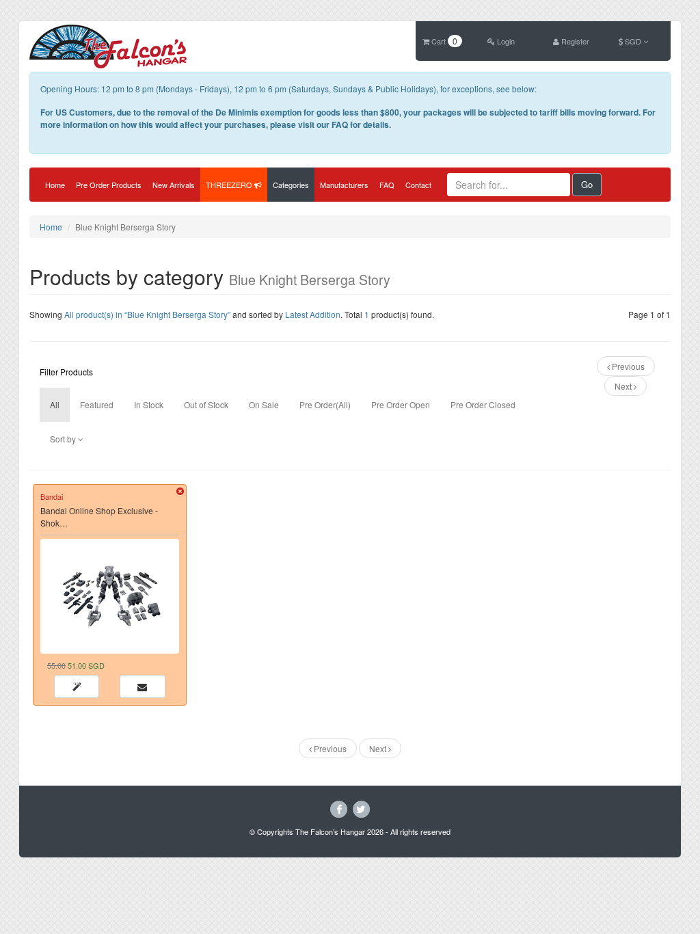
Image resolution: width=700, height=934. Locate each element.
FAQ (386, 184)
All (54, 404)
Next (624, 386)
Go (587, 184)
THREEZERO (230, 184)
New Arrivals (173, 184)
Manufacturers (344, 184)
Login (505, 41)
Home (55, 184)
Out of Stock (206, 404)
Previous (627, 366)
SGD (633, 41)
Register (574, 41)
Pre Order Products (109, 184)
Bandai (51, 496)
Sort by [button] (64, 438)
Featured (96, 404)
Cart (443, 41)
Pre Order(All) (325, 404)
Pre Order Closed (482, 404)
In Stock (148, 404)
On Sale (264, 404)
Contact (418, 184)
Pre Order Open (400, 404)
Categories (291, 184)
